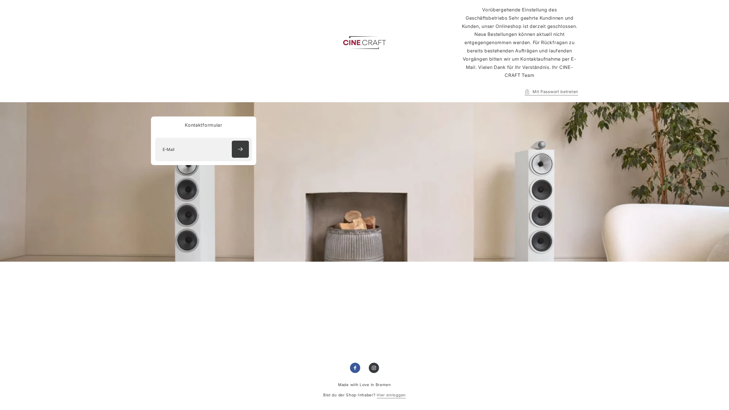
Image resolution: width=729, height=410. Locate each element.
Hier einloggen (391, 395)
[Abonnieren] (240, 149)
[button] (551, 91)
